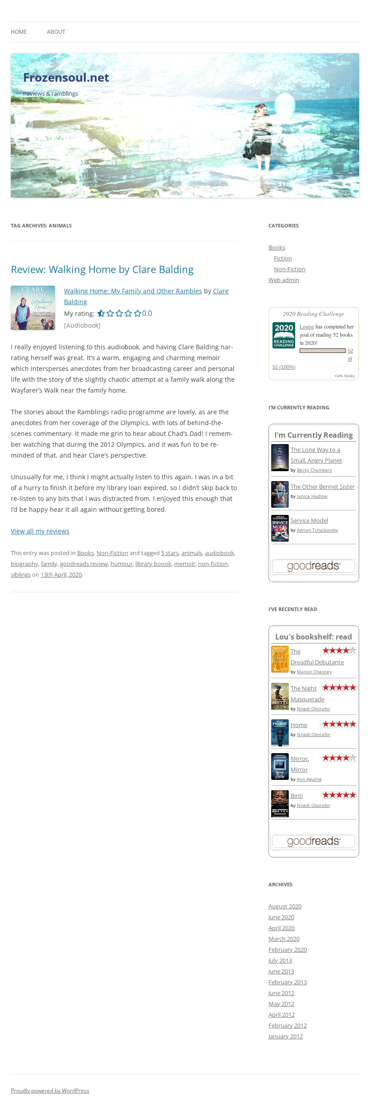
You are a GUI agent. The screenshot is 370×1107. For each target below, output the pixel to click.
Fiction (283, 258)
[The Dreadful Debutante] (280, 670)
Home (19, 32)
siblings (21, 574)
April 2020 (281, 928)
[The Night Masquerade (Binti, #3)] (280, 708)
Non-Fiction (112, 553)
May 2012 (281, 1004)
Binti (297, 796)
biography (24, 564)
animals (191, 553)
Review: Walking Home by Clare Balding (102, 269)
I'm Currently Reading (313, 435)
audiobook (219, 553)
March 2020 (284, 939)
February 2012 (287, 1025)
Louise (307, 326)
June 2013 (281, 971)
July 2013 (280, 960)
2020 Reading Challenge (313, 314)
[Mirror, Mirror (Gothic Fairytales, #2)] (280, 778)
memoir (184, 564)
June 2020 (281, 917)
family (49, 564)
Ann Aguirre (309, 779)
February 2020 (287, 949)
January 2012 (285, 1036)
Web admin (283, 280)
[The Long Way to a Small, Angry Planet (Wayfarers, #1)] (280, 469)
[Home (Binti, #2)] (280, 745)
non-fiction (213, 564)
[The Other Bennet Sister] (280, 505)
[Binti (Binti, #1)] (280, 816)
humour (122, 564)
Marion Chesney (314, 671)
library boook (153, 564)
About (56, 32)
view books (344, 375)
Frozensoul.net (66, 77)
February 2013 (287, 982)
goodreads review (84, 564)
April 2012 (281, 1014)
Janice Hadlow (312, 496)
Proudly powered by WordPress (50, 1090)
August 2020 (284, 906)
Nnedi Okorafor (313, 708)
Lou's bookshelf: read (313, 637)
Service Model (309, 520)
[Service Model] (280, 539)
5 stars (170, 553)
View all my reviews (40, 531)
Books (85, 553)
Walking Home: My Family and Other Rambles (133, 291)
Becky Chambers (314, 470)
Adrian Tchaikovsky (317, 530)
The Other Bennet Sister (323, 486)
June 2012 (281, 993)
